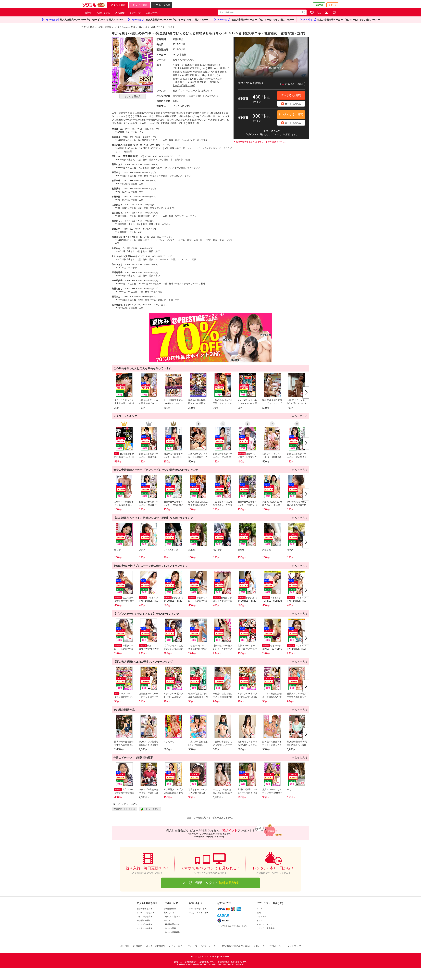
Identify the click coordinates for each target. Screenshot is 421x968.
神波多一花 (178, 64)
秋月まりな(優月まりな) (207, 75)
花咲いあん (213, 68)
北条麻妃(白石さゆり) (184, 85)
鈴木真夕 (189, 64)
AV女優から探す (144, 920)
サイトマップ (294, 946)
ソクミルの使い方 (172, 916)
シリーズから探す (144, 924)
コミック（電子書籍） (266, 928)
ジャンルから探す (144, 916)
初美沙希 (187, 71)
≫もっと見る (300, 416)
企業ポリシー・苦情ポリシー (268, 946)
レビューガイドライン (179, 946)
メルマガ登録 (170, 928)
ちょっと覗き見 (132, 96)
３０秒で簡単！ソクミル (210, 883)
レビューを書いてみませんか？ (202, 95)
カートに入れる (291, 103)
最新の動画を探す (144, 908)
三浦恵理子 (178, 82)
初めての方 (169, 912)
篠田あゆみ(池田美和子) (207, 64)
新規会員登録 (170, 908)
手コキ (181, 90)
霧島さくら (178, 75)
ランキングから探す (145, 912)
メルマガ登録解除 (172, 932)
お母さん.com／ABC (183, 59)
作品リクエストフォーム (199, 912)
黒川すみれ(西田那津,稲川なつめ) (190, 68)
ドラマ (260, 920)
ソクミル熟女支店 (182, 106)
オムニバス (191, 90)
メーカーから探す (144, 928)
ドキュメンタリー (264, 924)
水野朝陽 (197, 71)
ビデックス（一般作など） (270, 903)
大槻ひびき (208, 71)
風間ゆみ (214, 82)
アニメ (260, 908)
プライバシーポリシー (206, 946)
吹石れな (177, 78)
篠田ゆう (224, 68)
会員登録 (319, 5)
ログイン (333, 5)
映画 (259, 912)
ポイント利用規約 (155, 946)
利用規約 (137, 946)
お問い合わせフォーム (198, 908)
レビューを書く (151, 809)
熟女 (175, 90)
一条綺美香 (191, 82)
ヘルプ (167, 920)
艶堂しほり (203, 82)
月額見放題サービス (173, 924)
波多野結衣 (221, 71)
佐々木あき (216, 78)
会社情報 (124, 946)
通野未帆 (189, 75)
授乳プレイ (207, 90)
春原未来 (177, 71)
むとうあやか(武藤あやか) (196, 78)
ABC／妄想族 (179, 54)
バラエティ (262, 916)
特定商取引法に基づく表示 (236, 946)
